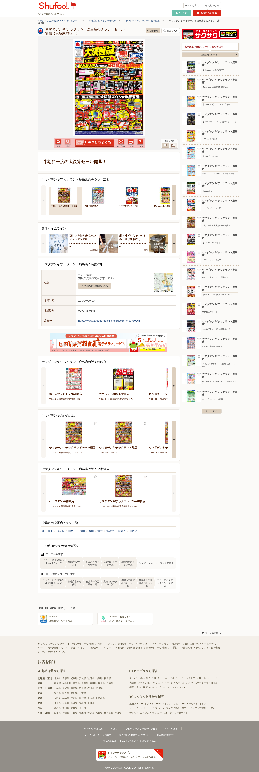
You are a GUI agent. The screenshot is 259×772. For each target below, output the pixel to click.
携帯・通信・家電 (139, 687)
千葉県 (84, 683)
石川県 (90, 688)
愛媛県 (74, 708)
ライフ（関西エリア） (177, 708)
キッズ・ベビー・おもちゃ (166, 682)
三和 (166, 712)
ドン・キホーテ (153, 703)
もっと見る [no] (211, 411)
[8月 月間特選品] (99, 195)
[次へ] (174, 200)
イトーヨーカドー (139, 708)
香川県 (65, 708)
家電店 (133, 682)
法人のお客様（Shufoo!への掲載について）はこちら (129, 741)
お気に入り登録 (95, 423)
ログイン (181, 13)
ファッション (144, 682)
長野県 (65, 688)
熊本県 (82, 713)
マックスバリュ (170, 703)
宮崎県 (99, 713)
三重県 (82, 693)
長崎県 (74, 713)
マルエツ (159, 708)
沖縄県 (118, 713)
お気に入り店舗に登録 (170, 30)
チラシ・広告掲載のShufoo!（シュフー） (59, 20)
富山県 (82, 688)
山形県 (99, 678)
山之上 (72, 531)
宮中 (100, 531)
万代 (151, 708)
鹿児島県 (108, 713)
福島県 (107, 678)
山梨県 (57, 688)
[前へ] (43, 200)
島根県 (82, 703)
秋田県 (90, 678)
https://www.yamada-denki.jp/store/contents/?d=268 (109, 320)
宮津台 (110, 531)
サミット (134, 712)
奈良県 (90, 698)
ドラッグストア (187, 678)
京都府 (74, 698)
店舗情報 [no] (153, 30)
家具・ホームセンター (208, 678)
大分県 (90, 713)
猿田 (82, 531)
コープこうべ (147, 712)
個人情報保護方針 (166, 735)
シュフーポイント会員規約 (97, 735)
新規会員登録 (207, 13)
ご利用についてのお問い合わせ (141, 728)
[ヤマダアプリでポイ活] (133, 195)
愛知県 (57, 693)
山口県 (90, 703)
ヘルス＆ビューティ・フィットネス (167, 687)
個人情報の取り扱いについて (134, 735)
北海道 (57, 678)
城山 (91, 531)
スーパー (134, 678)
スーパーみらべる (189, 703)
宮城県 (82, 678)
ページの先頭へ (211, 633)
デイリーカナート (179, 712)
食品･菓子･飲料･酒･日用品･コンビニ (159, 678)
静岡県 (65, 693)
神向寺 (122, 531)
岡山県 (57, 703)
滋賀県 (82, 698)
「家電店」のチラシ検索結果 (101, 20)
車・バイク (187, 682)
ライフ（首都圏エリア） (202, 708)
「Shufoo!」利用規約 (92, 728)
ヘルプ (114, 728)
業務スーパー (136, 703)
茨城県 (93, 683)
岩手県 (74, 678)
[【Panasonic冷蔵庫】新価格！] (167, 195)
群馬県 (109, 683)
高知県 (82, 708)
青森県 (65, 678)
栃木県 (101, 683)
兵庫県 (65, 698)
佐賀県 (65, 713)
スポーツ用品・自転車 (206, 682)
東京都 (57, 683)
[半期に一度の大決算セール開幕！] (65, 195)
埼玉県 (76, 683)
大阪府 (57, 698)
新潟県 (74, 688)
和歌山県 (100, 698)
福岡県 (57, 713)
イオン (202, 703)
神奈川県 (66, 683)
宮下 (50, 531)
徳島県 (57, 708)
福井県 (99, 688)
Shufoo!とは (171, 728)
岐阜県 (74, 693)
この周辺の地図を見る (94, 285)
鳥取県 (74, 703)
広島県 (65, 703)
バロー (158, 712)
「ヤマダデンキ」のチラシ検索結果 (141, 20)
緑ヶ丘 (60, 531)
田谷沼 (133, 531)
